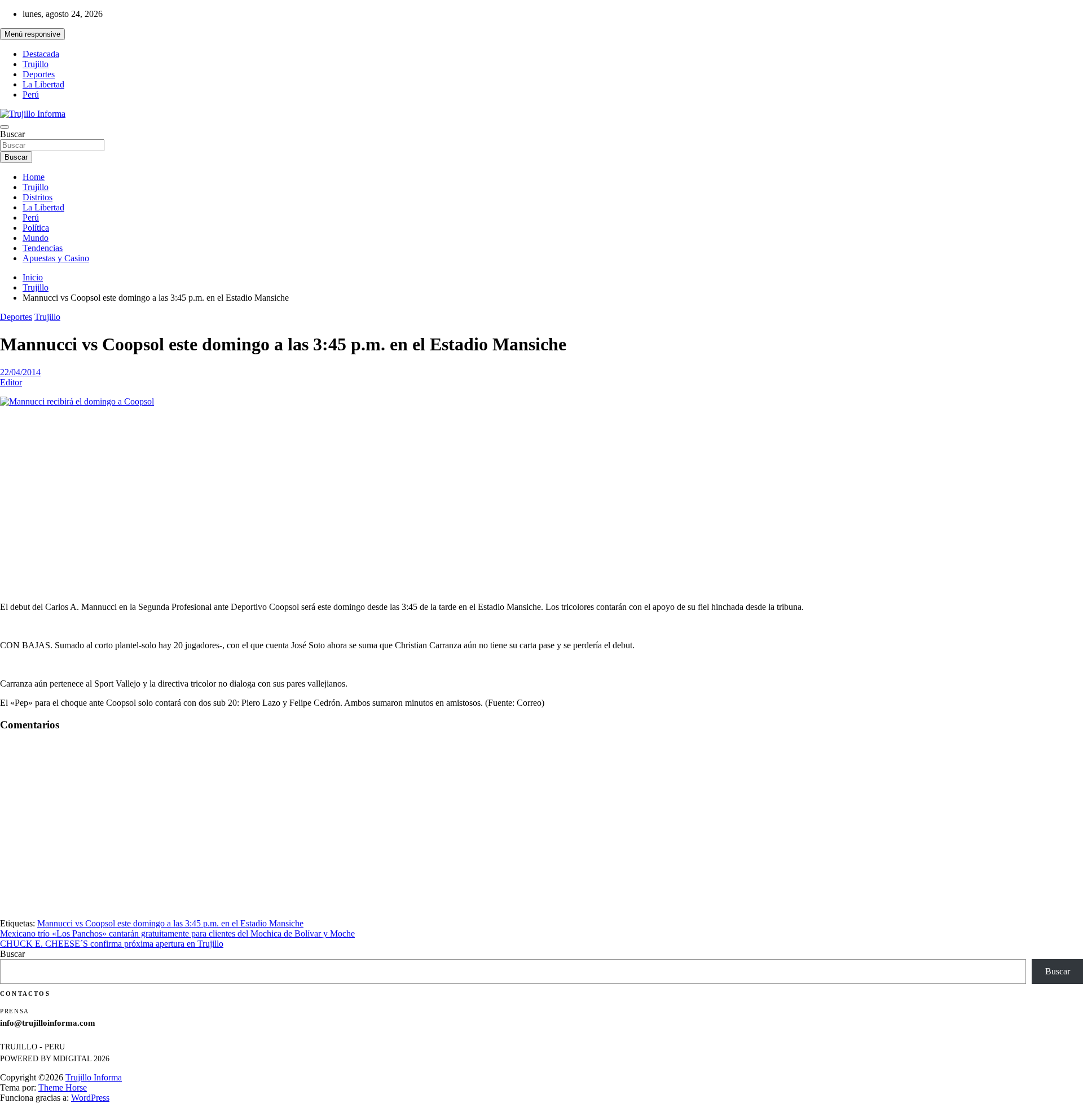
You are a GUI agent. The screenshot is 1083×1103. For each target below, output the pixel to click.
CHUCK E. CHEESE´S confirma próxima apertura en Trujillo (111, 943)
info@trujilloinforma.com (47, 1022)
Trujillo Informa (93, 1077)
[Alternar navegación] (4, 127)
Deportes (39, 74)
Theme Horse (62, 1087)
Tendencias (43, 248)
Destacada (41, 54)
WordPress (90, 1097)
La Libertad (43, 84)
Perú (31, 94)
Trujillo (36, 64)
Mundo (36, 238)
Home (34, 177)
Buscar (12, 134)
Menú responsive (32, 34)
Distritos (37, 197)
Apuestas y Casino (56, 258)
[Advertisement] (541, 495)
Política (36, 227)
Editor (11, 382)
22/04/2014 (20, 372)
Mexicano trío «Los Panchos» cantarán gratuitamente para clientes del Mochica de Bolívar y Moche (177, 933)
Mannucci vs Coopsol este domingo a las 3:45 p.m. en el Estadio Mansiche (170, 923)
